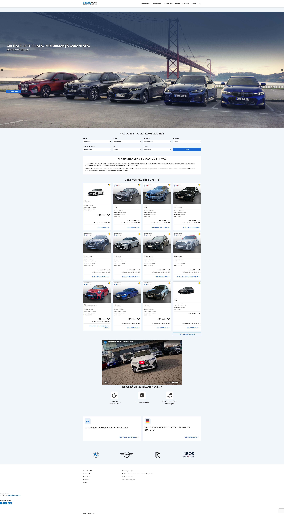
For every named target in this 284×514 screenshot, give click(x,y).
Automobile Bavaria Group (107, 163)
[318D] (102, 193)
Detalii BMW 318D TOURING (188, 235)
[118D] (141, 197)
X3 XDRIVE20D (127, 271)
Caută (187, 149)
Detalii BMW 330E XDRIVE (110, 291)
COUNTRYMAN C (128, 328)
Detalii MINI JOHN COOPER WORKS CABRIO (184, 348)
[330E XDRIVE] (102, 254)
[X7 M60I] (102, 310)
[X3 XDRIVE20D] (141, 254)
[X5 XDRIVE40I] (181, 254)
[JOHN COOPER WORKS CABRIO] (181, 310)
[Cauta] (200, 3)
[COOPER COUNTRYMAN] (141, 310)
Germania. (125, 170)
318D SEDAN (87, 207)
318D (164, 215)
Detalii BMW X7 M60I (111, 348)
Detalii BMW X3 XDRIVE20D (149, 291)
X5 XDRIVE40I (166, 271)
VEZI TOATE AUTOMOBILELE (187, 411)
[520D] (181, 364)
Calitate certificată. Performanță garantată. (48, 46)
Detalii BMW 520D (191, 405)
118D (124, 215)
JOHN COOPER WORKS (169, 328)
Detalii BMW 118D (152, 235)
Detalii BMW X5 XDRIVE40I (189, 291)
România (117, 170)
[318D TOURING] (181, 197)
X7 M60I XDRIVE (88, 328)
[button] (2, 70)
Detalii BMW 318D (112, 235)
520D (164, 378)
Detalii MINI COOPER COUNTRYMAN (147, 348)
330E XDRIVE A (88, 271)
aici (192, 168)
